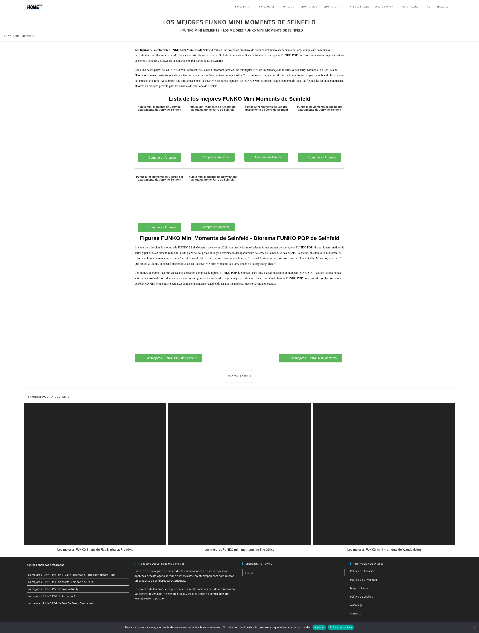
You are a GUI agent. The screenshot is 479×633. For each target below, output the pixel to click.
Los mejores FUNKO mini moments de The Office (239, 550)
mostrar (245, 375)
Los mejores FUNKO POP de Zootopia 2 (51, 596)
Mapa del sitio (359, 588)
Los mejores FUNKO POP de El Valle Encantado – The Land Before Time (71, 575)
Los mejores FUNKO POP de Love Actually (52, 589)
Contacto (355, 613)
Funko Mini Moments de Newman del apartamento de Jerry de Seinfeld (213, 178)
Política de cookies (361, 596)
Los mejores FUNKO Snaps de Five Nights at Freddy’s (95, 550)
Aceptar (319, 627)
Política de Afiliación (362, 571)
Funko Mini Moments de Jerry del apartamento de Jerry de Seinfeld (159, 108)
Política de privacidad (363, 579)
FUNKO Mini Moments (19, 36)
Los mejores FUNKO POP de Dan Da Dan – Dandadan (60, 603)
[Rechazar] (474, 627)
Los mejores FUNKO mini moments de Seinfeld (263, 30)
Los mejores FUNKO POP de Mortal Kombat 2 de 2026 (60, 582)
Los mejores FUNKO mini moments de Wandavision (384, 550)
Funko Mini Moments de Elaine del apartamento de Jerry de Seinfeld (319, 108)
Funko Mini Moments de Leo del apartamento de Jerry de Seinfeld (266, 108)
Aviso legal (356, 605)
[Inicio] (177, 30)
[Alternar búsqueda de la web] (454, 7)
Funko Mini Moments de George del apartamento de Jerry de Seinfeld (159, 178)
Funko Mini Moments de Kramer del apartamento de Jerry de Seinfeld (213, 108)
